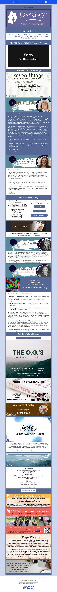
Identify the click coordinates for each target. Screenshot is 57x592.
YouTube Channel (39, 206)
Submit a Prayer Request (28, 490)
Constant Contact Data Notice (32, 582)
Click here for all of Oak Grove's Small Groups (28, 338)
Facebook (18, 202)
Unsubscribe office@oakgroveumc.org (28, 580)
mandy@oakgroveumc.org (32, 262)
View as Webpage (28, 7)
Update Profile (22, 582)
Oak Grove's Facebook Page (39, 215)
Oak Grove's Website (39, 211)
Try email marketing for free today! (28, 589)
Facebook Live (19, 205)
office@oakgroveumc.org (28, 583)
